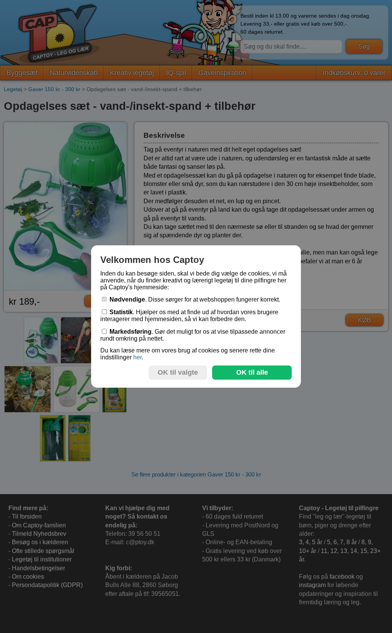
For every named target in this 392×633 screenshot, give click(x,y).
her (137, 357)
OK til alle (252, 372)
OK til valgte (178, 372)
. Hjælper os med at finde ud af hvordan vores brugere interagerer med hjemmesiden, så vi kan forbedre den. (189, 315)
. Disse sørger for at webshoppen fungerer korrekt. (194, 299)
